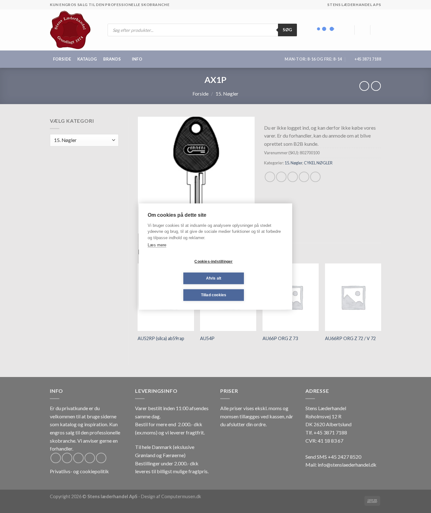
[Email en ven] (292, 177)
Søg (287, 29)
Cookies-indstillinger (213, 261)
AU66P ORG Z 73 (280, 338)
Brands (112, 59)
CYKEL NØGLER (318, 162)
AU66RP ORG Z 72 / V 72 (350, 338)
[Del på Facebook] (270, 177)
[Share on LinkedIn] (315, 177)
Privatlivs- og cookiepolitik (79, 471)
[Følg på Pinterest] (101, 458)
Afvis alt (213, 278)
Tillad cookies (214, 295)
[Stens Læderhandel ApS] (73, 29)
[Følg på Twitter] (78, 458)
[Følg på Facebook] (55, 458)
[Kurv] (378, 30)
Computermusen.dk (181, 496)
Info (137, 59)
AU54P (207, 338)
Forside (62, 59)
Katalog (87, 59)
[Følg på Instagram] (67, 458)
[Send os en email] (90, 458)
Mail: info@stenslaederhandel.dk (340, 465)
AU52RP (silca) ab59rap (161, 338)
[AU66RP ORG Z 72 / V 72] (353, 297)
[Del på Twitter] (281, 177)
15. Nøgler (227, 94)
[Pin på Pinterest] (304, 177)
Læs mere (157, 245)
